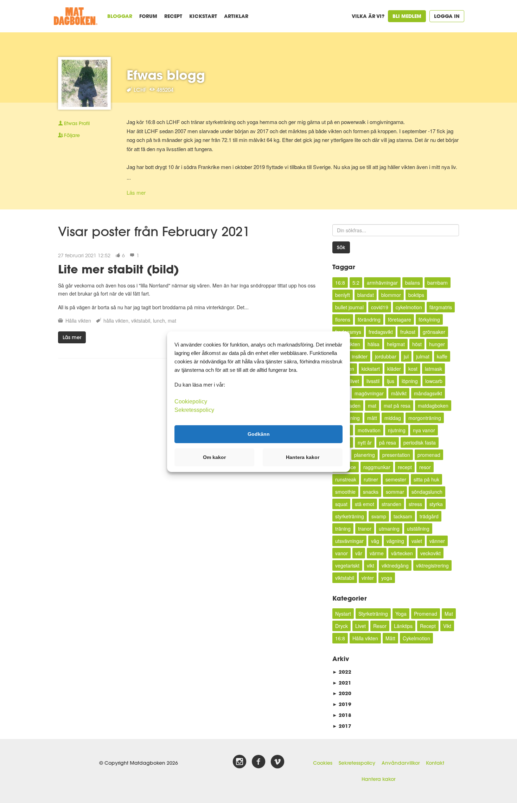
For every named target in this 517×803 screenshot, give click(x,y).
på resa (387, 442)
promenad (428, 454)
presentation (396, 454)
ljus (390, 380)
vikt (370, 565)
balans (412, 282)
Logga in (447, 16)
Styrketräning (373, 613)
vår (358, 553)
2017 (341, 726)
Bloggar (119, 16)
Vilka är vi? (368, 16)
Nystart (343, 613)
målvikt (399, 393)
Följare (72, 135)
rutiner (371, 479)
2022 (341, 671)
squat (341, 503)
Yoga (401, 613)
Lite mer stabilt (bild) (118, 269)
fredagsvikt (381, 331)
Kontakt (435, 763)
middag (392, 417)
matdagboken (433, 405)
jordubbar (385, 356)
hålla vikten (115, 320)
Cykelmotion (416, 638)
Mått (390, 638)
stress (415, 503)
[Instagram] (239, 762)
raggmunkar (376, 467)
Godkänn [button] (259, 434)
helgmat (396, 344)
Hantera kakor (378, 779)
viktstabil (140, 320)
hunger (437, 344)
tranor (364, 528)
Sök (341, 247)
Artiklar (236, 16)
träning (343, 528)
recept (405, 467)
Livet (360, 625)
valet (416, 540)
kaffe (442, 356)
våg (375, 540)
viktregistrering (432, 565)
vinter (368, 577)
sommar (395, 491)
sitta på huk (426, 479)
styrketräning (349, 516)
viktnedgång (395, 565)
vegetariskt (347, 565)
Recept (173, 16)
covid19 (379, 307)
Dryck (341, 625)
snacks (370, 491)
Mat (449, 613)
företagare (399, 319)
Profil (77, 123)
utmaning (389, 528)
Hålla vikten (78, 320)
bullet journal (349, 307)
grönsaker (434, 331)
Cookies (322, 763)
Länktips (403, 625)
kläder (394, 368)
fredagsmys (348, 331)
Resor (380, 625)
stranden (391, 503)
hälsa (373, 344)
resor (425, 467)
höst (417, 344)
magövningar (369, 393)
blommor (391, 294)
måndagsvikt (428, 393)
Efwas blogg (166, 74)
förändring (369, 319)
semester (395, 479)
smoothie (345, 491)
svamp (378, 516)
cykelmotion (409, 307)
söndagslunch (426, 491)
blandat (365, 294)
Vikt (447, 625)
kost (412, 368)
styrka (436, 503)
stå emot (364, 503)
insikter (360, 356)
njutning (397, 430)
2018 (341, 715)
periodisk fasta (419, 442)
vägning (395, 540)
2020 (341, 693)
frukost (407, 331)
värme (377, 553)
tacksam (403, 516)
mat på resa (397, 405)
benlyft (342, 294)
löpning (410, 380)
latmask (433, 368)
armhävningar (382, 282)
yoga (386, 577)
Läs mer (136, 192)
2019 (341, 704)
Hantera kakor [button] (302, 457)
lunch (159, 320)
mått (372, 417)
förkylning (429, 319)
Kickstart (203, 16)
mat (172, 320)
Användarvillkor (401, 763)
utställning (418, 528)
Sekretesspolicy (357, 763)
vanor (341, 553)
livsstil (372, 380)
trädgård (429, 516)
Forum (148, 16)
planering (364, 454)
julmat (422, 356)
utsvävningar (349, 540)
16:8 (340, 282)
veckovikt (430, 553)
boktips (416, 294)
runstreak (345, 479)
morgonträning (424, 417)
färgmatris (440, 307)
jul (406, 356)
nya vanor (424, 430)
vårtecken (402, 553)
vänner (437, 540)
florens (342, 319)
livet (354, 380)
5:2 (355, 282)
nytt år (365, 442)
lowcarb (433, 380)
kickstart (371, 368)
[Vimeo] (277, 762)
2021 (341, 682)
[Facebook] (258, 762)
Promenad (425, 613)
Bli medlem (406, 16)
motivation (369, 430)
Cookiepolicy (190, 401)
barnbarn (437, 282)
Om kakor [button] (214, 457)
